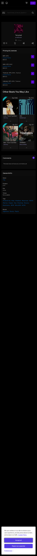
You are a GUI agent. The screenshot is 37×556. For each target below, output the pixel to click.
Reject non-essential (18, 546)
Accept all (18, 540)
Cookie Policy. (22, 535)
